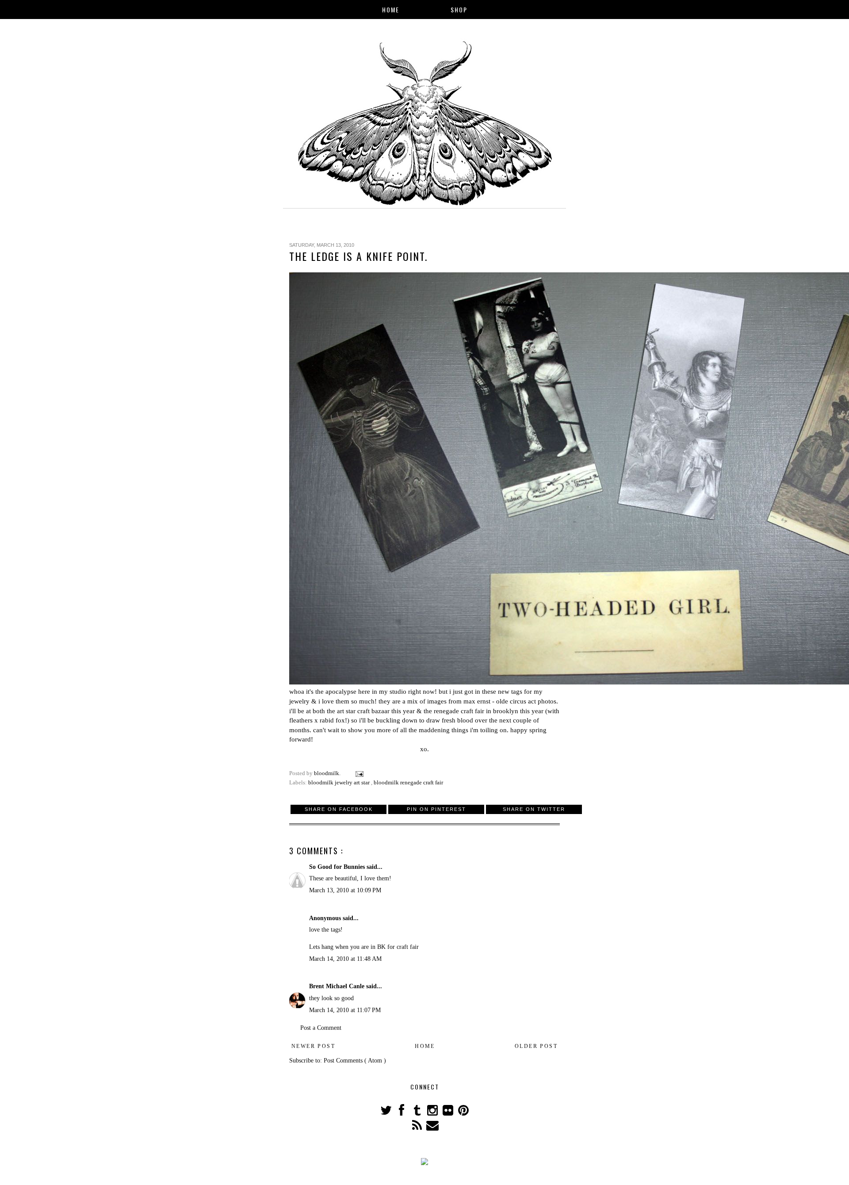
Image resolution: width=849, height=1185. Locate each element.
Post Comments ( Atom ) (355, 1060)
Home (390, 9)
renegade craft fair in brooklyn (476, 711)
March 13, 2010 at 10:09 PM (345, 890)
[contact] (432, 1127)
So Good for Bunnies (338, 867)
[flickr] (448, 1112)
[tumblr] (417, 1112)
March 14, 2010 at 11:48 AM (345, 959)
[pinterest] (463, 1112)
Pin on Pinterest (436, 809)
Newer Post (313, 1046)
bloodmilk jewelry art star (339, 783)
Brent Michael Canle (337, 986)
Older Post (536, 1046)
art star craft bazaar (363, 711)
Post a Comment (320, 1027)
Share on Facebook (339, 809)
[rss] (417, 1127)
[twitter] (386, 1112)
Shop (459, 9)
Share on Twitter (534, 809)
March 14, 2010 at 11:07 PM (345, 1010)
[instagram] (433, 1112)
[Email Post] (359, 773)
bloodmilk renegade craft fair (408, 783)
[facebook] (402, 1112)
